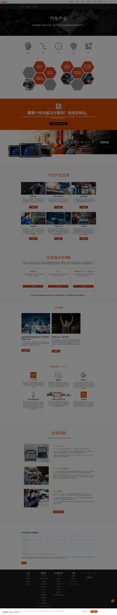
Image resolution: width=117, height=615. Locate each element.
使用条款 (11, 612)
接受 (94, 611)
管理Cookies (85, 611)
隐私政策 (5, 612)
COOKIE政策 (16, 612)
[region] (58, 611)
